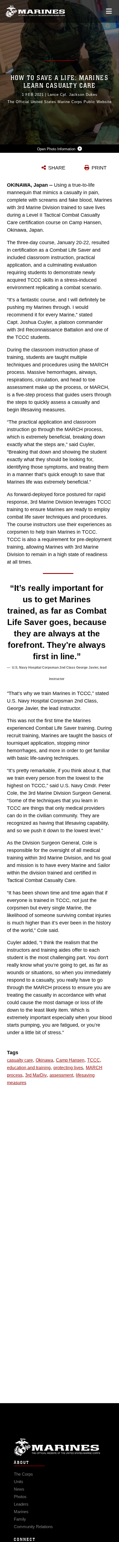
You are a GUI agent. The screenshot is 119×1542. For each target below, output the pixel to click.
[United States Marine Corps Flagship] (35, 11)
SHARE (56, 168)
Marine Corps (59, 1447)
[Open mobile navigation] (108, 11)
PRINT (99, 168)
